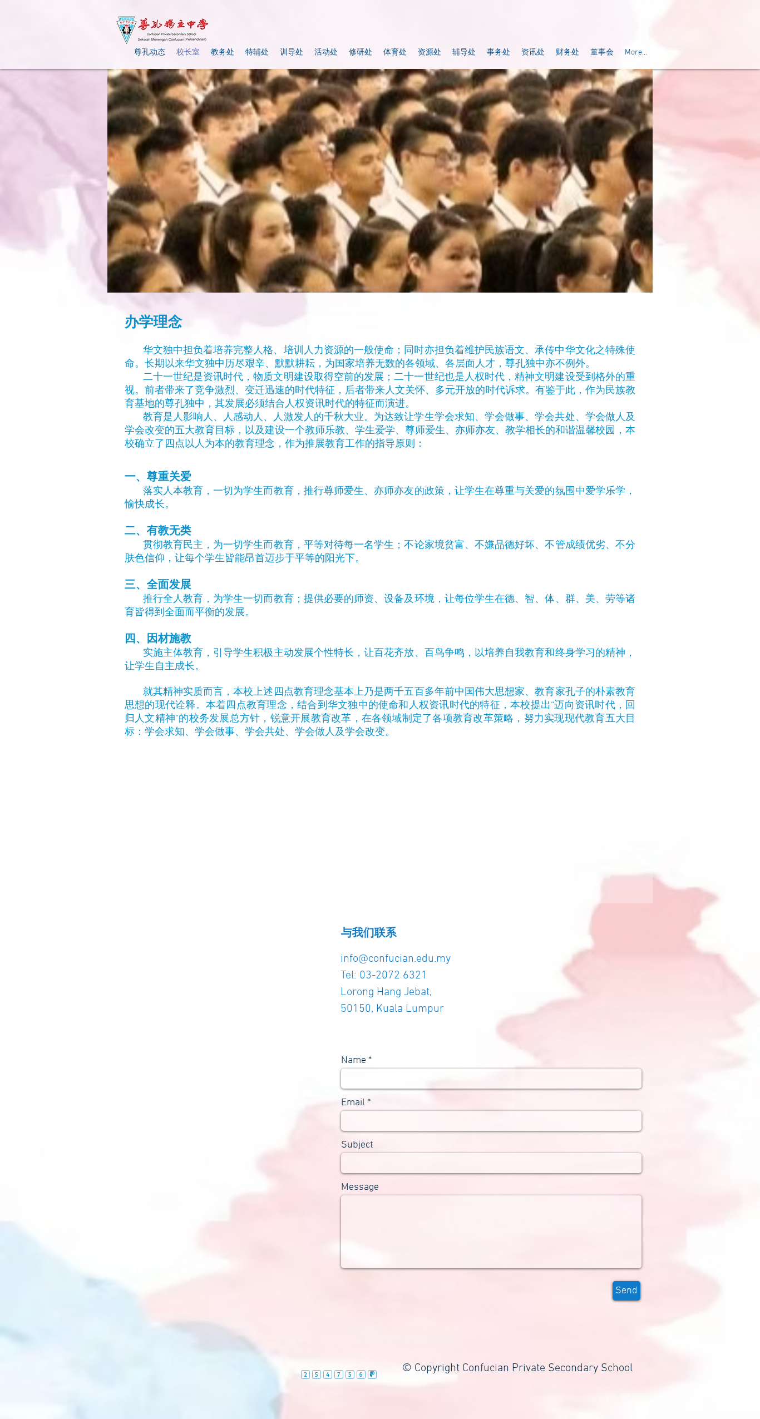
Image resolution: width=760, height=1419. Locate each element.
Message (360, 1188)
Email (353, 1103)
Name (353, 1061)
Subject (357, 1145)
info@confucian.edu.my (395, 959)
